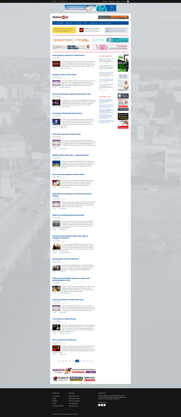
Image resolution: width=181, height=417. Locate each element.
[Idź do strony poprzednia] (56, 361)
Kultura (58, 57)
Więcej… (55, 68)
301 (88, 361)
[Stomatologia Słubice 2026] (113, 17)
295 (66, 361)
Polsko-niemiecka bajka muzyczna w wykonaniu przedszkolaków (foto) (71, 279)
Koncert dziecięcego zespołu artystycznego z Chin (71, 94)
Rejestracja (111, 1)
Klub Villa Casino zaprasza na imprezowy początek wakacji (71, 194)
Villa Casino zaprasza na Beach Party (66, 134)
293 (59, 361)
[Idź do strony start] (54, 361)
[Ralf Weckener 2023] (123, 120)
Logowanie (104, 1)
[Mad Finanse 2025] (70, 40)
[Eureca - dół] (74, 378)
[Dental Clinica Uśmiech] (123, 102)
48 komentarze (63, 148)
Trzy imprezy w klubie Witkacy (64, 319)
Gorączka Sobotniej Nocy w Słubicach (116, 30)
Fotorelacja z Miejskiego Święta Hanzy (67, 113)
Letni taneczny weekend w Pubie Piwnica (68, 55)
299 (81, 361)
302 (91, 361)
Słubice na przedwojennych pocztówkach (68, 215)
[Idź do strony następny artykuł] (94, 361)
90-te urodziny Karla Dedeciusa (64, 340)
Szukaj (117, 1)
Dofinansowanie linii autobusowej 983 (117, 31)
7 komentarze (62, 127)
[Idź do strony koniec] (74, 364)
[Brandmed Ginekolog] (110, 47)
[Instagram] (102, 405)
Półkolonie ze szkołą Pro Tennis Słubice (119, 28)
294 (63, 361)
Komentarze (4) (62, 229)
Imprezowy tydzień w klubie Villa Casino (68, 299)
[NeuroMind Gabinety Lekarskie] (70, 47)
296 (70, 361)
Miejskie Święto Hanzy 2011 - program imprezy (70, 155)
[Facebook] (99, 405)
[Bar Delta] (74, 370)
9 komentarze (62, 354)
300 (84, 361)
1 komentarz (62, 271)
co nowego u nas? (63, 1)
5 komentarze (62, 208)
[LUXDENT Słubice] (123, 82)
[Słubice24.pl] (60, 17)
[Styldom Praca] (123, 63)
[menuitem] (59, 23)
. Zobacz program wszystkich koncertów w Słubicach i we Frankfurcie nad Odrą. (93, 30)
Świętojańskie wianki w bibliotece (65, 259)
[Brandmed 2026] (90, 8)
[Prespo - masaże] (110, 40)
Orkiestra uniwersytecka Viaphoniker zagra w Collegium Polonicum (70, 237)
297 (74, 361)
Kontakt (54, 1)
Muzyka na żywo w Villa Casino (64, 74)
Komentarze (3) (62, 312)
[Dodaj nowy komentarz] (67, 128)
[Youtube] (104, 405)
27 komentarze (63, 167)
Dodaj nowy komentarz (65, 68)
